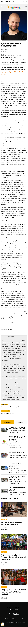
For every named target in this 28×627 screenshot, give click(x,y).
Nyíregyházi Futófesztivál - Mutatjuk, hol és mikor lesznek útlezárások (13, 557)
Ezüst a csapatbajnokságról (10, 407)
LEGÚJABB (7, 422)
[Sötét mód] (26, 2)
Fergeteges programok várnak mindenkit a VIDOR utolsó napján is (13, 592)
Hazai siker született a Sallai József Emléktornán (17, 477)
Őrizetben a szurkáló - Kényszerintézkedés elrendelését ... (15, 465)
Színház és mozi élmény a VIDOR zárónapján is (11, 523)
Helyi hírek (4, 519)
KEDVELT (20, 422)
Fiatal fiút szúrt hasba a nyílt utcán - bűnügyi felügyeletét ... (17, 428)
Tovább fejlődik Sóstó (8, 413)
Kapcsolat (9, 607)
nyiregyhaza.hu (4, 49)
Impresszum (17, 607)
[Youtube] (13, 2)
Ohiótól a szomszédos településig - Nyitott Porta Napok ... (16, 452)
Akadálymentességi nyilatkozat (11, 618)
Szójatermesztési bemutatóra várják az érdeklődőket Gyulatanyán (17, 438)
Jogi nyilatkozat (13, 609)
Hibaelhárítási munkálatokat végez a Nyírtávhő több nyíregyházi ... (17, 489)
